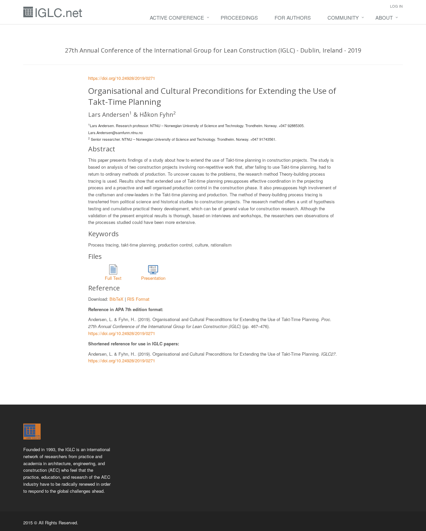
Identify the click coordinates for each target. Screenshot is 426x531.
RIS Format (138, 299)
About (384, 17)
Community (343, 17)
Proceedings (239, 17)
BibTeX (116, 299)
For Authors (293, 17)
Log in (396, 6)
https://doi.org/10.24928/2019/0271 (121, 78)
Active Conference (177, 17)
